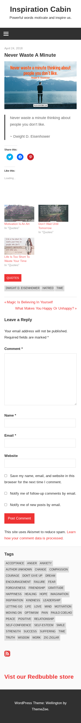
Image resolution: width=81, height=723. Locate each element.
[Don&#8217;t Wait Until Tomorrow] (53, 213)
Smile (60, 625)
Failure (39, 581)
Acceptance (15, 563)
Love (38, 606)
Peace (10, 619)
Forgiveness (16, 587)
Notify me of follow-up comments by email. (43, 493)
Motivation (63, 606)
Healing (31, 594)
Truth (10, 637)
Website (11, 456)
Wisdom (23, 637)
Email (10, 435)
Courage (12, 575)
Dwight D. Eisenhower (22, 288)
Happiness (14, 594)
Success (30, 631)
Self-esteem (43, 625)
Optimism (31, 612)
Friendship (37, 587)
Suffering (47, 631)
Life (28, 606)
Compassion (58, 569)
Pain (45, 612)
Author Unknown (19, 569)
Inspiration (14, 600)
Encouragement (18, 581)
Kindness (33, 600)
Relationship (44, 619)
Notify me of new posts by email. (35, 505)
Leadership (51, 600)
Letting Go (14, 606)
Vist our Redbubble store (39, 677)
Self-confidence (18, 625)
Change (40, 569)
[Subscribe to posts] (7, 655)
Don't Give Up (32, 575)
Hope (43, 594)
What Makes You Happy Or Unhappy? (44, 308)
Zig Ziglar (51, 637)
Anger (32, 563)
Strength (13, 631)
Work (36, 637)
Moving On (14, 612)
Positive (24, 619)
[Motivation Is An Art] (19, 213)
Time (59, 288)
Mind (48, 606)
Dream (50, 575)
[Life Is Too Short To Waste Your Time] (19, 246)
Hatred (48, 288)
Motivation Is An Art (16, 223)
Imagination (59, 594)
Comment (13, 349)
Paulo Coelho (61, 612)
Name (10, 415)
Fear (51, 581)
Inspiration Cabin (40, 9)
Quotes (13, 278)
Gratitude (56, 587)
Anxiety (46, 563)
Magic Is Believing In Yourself (30, 302)
